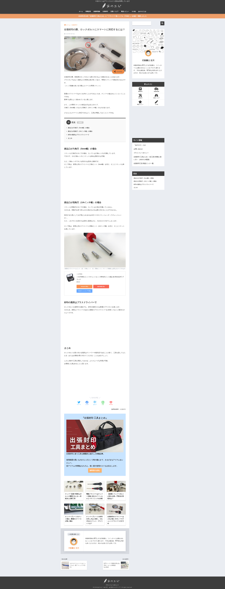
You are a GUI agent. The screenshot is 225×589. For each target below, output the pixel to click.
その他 (134, 11)
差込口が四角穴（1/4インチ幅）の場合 (80, 131)
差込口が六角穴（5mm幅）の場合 (78, 128)
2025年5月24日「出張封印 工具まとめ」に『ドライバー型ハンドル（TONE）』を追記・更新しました (112, 16)
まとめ (70, 138)
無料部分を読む (95, 470)
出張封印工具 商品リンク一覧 (144, 163)
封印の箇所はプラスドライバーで (78, 134)
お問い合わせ (138, 149)
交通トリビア (114, 11)
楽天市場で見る (101, 286)
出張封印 (105, 11)
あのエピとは (142, 11)
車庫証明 (88, 11)
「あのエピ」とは (140, 145)
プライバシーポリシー (141, 153)
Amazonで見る (84, 286)
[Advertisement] (95, 183)
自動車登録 (96, 11)
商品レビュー (125, 11)
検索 (162, 23)
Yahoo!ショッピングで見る (84, 291)
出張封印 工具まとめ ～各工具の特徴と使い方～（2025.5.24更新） (147, 158)
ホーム (81, 11)
